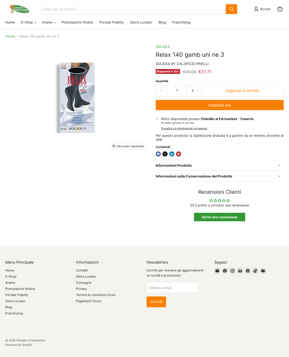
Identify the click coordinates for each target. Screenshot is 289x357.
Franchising (181, 22)
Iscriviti (156, 301)
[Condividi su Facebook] (158, 153)
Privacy (81, 289)
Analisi (48, 22)
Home (10, 22)
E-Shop (27, 22)
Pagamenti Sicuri (88, 301)
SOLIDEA (163, 46)
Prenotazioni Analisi (77, 22)
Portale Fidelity (111, 22)
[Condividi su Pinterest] (178, 153)
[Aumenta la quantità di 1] (192, 91)
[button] (263, 9)
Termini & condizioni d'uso (96, 295)
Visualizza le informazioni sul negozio (184, 128)
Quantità (162, 81)
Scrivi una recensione (220, 217)
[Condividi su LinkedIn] (171, 153)
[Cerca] (231, 9)
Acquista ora (219, 105)
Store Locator (141, 22)
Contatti (82, 270)
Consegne (83, 283)
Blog (162, 22)
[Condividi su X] (165, 153)
